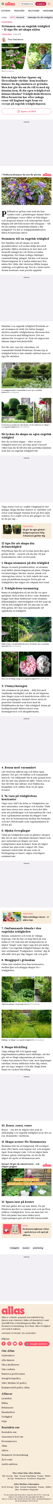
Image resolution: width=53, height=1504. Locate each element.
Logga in (41, 4)
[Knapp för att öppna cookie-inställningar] (49, 4)
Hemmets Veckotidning (15, 1454)
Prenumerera (27, 4)
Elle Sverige (7, 1476)
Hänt (16, 1476)
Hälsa (5, 1403)
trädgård (7, 34)
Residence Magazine (36, 1478)
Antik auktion (9, 1464)
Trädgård (19, 10)
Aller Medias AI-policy (14, 1382)
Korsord (17, 17)
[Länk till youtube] (15, 1344)
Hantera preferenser (13, 1373)
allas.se (42, 1497)
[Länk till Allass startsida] (12, 4)
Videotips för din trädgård (40, 17)
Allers (5, 1450)
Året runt (7, 1459)
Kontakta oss (9, 1432)
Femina (40, 1476)
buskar (26, 1248)
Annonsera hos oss (12, 1436)
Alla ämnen (8, 1360)
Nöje (4, 1421)
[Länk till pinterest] (21, 1344)
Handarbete (8, 1412)
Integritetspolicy (11, 1378)
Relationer (33, 10)
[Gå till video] (47, 175)
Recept (11, 1478)
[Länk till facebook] (4, 1344)
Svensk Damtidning (27, 1476)
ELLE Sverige (8, 1487)
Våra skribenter (10, 1364)
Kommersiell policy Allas (16, 1387)
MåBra (48, 1476)
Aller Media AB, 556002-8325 (25, 1499)
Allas (4, 1445)
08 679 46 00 (33, 1501)
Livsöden (7, 1398)
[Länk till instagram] (9, 1344)
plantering (7, 22)
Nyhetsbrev (8, 1355)
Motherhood (20, 1478)
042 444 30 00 (35, 1495)
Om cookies (8, 1369)
